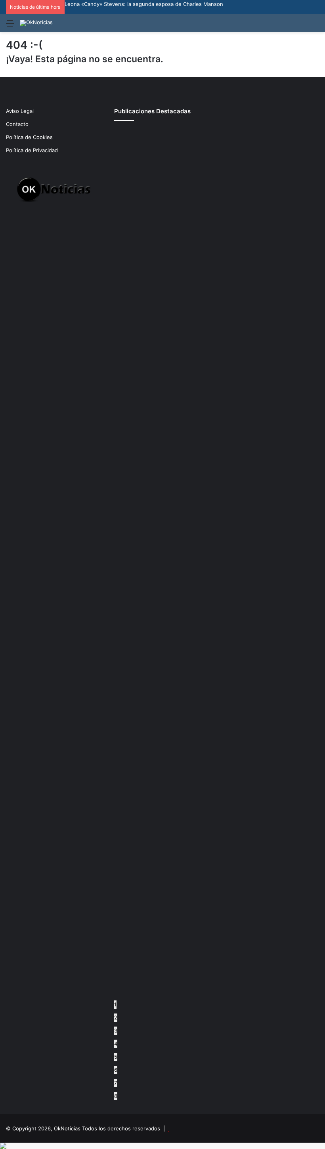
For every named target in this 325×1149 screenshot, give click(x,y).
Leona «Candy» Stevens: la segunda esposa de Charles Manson (144, 4)
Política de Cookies (29, 137)
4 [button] (115, 1043)
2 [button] (115, 1017)
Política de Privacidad (32, 150)
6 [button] (115, 1070)
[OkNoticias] (36, 23)
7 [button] (115, 1083)
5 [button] (115, 1057)
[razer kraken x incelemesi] (162, 1146)
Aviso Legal (20, 111)
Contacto (17, 124)
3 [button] (115, 1030)
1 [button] (115, 1004)
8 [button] (115, 1096)
